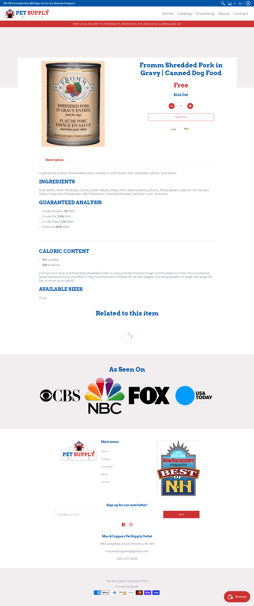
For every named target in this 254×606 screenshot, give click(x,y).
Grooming (106, 466)
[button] (234, 3)
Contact (105, 481)
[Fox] (149, 395)
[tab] (54, 160)
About (104, 474)
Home (104, 451)
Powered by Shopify (127, 586)
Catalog (105, 459)
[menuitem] (223, 3)
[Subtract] (172, 106)
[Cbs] (60, 395)
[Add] (190, 106)
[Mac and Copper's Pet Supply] (27, 13)
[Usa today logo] (193, 395)
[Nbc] (104, 395)
